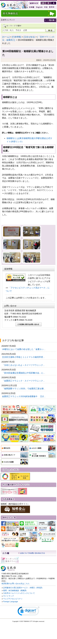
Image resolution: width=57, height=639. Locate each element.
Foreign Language (10, 602)
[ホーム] (6, 37)
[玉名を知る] (29, 37)
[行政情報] (16, 37)
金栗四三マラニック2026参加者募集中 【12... (24, 396)
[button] (28, 611)
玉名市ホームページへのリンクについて (19, 593)
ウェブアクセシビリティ (13, 599)
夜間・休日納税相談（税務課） (15, 590)
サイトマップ (8, 596)
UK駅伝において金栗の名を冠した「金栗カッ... (24, 349)
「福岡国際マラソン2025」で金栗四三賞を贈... (24, 388)
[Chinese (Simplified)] (46, 7)
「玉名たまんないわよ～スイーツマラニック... (23, 365)
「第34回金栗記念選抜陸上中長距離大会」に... (24, 373)
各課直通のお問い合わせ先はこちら (15, 584)
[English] (39, 7)
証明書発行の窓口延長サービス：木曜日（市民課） (23, 588)
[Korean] (52, 7)
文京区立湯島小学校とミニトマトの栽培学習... (23, 357)
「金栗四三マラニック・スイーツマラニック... (23, 381)
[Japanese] (31, 7)
